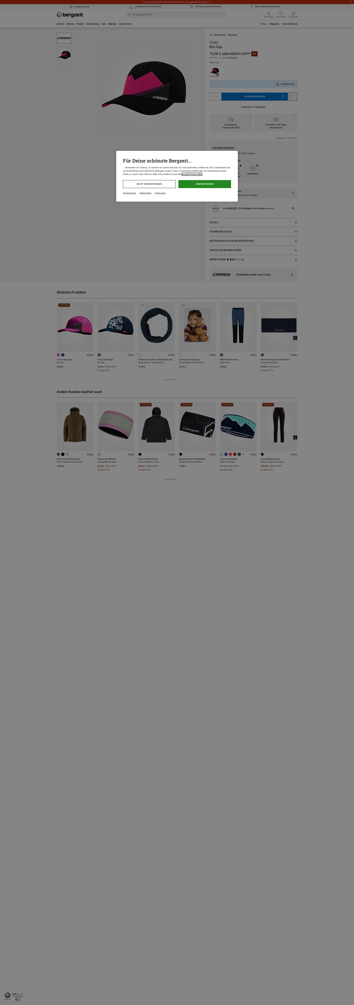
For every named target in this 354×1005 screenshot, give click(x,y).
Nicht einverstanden (149, 184)
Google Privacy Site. (192, 174)
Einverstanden (205, 184)
